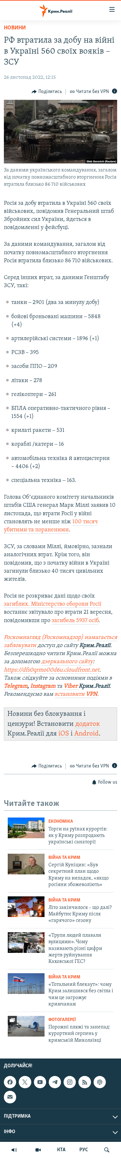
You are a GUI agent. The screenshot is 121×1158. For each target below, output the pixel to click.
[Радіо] (14, 1150)
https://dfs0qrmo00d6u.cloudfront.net (51, 670)
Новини (15, 28)
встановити (76, 694)
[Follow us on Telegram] (55, 1082)
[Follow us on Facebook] (10, 1082)
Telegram (15, 686)
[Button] (47, 92)
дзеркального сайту (67, 662)
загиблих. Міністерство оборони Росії (52, 604)
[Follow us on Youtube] (40, 1082)
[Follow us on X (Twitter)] (25, 1082)
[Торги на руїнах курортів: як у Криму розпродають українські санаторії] (26, 828)
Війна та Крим (64, 857)
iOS (63, 733)
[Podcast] (100, 1082)
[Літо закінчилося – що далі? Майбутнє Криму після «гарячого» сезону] (26, 906)
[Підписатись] (10, 1097)
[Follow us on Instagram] (70, 1082)
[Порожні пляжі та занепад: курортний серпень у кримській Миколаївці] (26, 1026)
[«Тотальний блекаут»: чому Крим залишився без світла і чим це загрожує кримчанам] (26, 983)
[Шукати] (106, 1150)
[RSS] (84, 1082)
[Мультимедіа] (38, 1150)
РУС (83, 1150)
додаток (87, 724)
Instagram (42, 686)
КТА (61, 1150)
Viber (71, 686)
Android (86, 733)
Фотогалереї (62, 1019)
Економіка (60, 821)
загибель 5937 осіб (75, 621)
